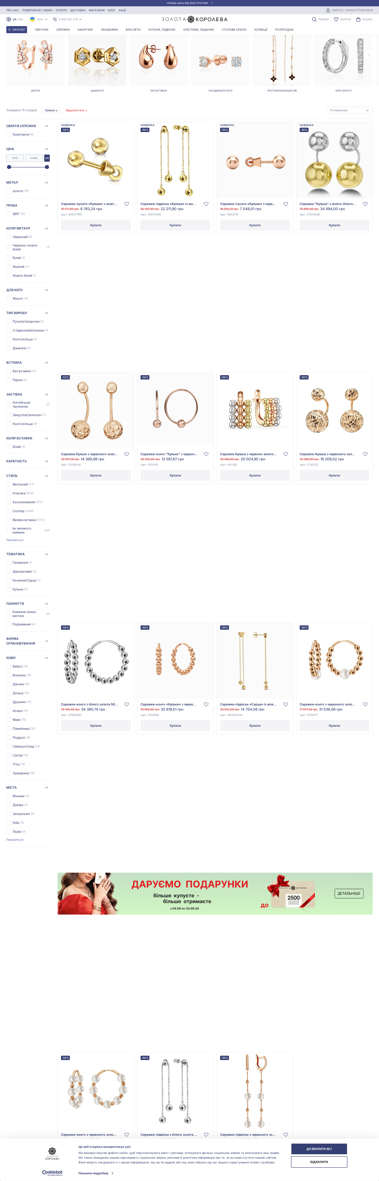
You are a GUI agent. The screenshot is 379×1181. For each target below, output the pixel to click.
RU (21, 19)
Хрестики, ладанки (198, 29)
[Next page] (369, 55)
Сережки (63, 29)
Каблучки (85, 29)
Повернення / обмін (37, 10)
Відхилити (319, 1161)
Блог (111, 10)
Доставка (78, 10)
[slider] (9, 167)
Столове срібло (234, 29)
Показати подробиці (93, 1173)
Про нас (12, 10)
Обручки (41, 29)
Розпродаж (284, 29)
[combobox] (349, 110)
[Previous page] (10, 55)
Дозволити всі (319, 1149)
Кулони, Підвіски (161, 29)
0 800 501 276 (68, 19)
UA (15, 19)
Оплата (61, 10)
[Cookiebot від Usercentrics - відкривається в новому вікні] (52, 1173)
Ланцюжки (109, 29)
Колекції (260, 29)
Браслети (133, 29)
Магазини (97, 10)
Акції (122, 10)
